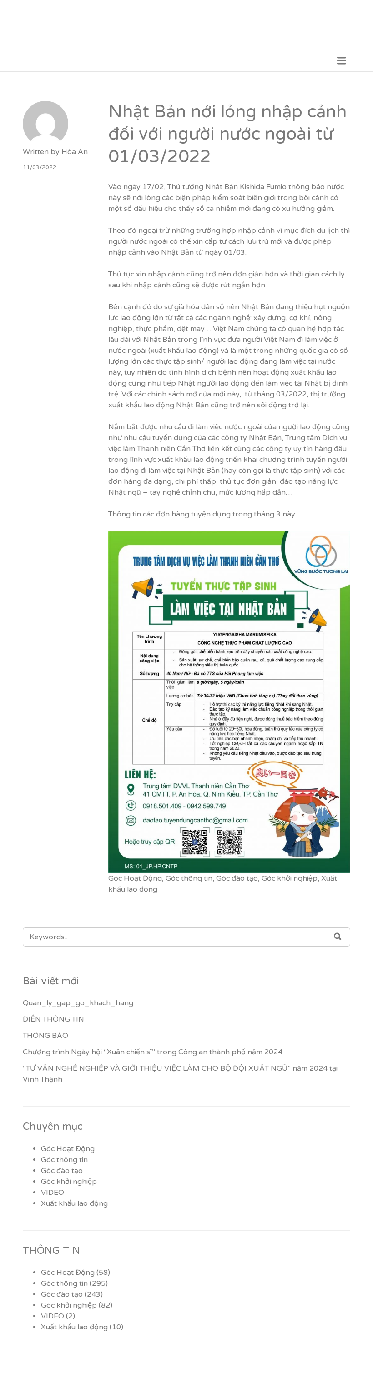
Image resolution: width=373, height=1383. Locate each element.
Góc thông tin (189, 878)
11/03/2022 (39, 167)
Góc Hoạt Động (135, 878)
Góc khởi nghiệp (290, 878)
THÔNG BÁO (45, 1035)
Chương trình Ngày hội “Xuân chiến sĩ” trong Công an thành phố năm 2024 (152, 1052)
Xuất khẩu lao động (74, 1203)
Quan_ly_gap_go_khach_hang (78, 1002)
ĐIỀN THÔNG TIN (53, 1019)
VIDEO (52, 1192)
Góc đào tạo (237, 878)
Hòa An (74, 151)
